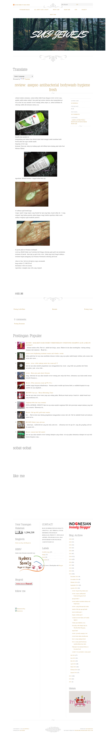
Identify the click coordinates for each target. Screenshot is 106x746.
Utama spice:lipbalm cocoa (78, 622)
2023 (70, 548)
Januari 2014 (73, 672)
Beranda (54, 309)
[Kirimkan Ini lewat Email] (16, 294)
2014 (70, 574)
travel (43, 557)
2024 (70, 545)
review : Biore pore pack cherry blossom (38, 373)
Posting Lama (88, 309)
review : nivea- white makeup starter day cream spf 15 (42, 363)
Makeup (84, 9)
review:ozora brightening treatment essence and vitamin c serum (44, 353)
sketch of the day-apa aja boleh (79, 609)
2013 (70, 676)
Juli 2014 (72, 655)
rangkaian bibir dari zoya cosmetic (36, 402)
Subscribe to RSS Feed (22, 5)
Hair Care (67, 9)
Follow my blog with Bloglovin (23, 543)
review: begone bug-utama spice (80, 591)
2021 (70, 553)
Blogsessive (89, 728)
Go (77, 4)
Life (76, 9)
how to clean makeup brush (79, 639)
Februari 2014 (73, 669)
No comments (75, 114)
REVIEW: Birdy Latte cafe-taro (35, 422)
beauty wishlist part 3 (77, 615)
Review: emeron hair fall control (35, 432)
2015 (70, 571)
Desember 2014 (74, 576)
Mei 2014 (72, 661)
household (44, 560)
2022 (70, 550)
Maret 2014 (73, 667)
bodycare (74, 123)
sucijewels (74, 103)
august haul (75, 630)
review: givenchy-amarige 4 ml (79, 633)
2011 (70, 682)
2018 (70, 562)
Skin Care (53, 14)
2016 (70, 568)
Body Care (56, 9)
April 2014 (73, 664)
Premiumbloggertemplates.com (84, 730)
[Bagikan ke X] (20, 294)
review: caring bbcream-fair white (80, 606)
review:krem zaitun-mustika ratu (80, 636)
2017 (70, 565)
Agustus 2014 (73, 588)
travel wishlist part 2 (77, 612)
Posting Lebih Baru (19, 309)
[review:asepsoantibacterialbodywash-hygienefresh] (53, 87)
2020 (70, 556)
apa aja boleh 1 (75, 598)
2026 (70, 539)
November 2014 (74, 579)
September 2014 (74, 585)
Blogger (61, 565)
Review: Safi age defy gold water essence (38, 412)
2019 (70, 559)
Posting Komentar (19, 324)
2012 (70, 679)
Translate (27, 79)
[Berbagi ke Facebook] (22, 294)
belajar (43, 554)
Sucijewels (26, 728)
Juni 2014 (72, 658)
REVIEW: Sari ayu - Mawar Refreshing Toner (39, 393)
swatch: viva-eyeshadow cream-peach (81, 652)
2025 (70, 542)
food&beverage (25, 9)
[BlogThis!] (18, 294)
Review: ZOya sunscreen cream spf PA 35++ (39, 383)
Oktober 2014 (73, 582)
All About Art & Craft (41, 9)
